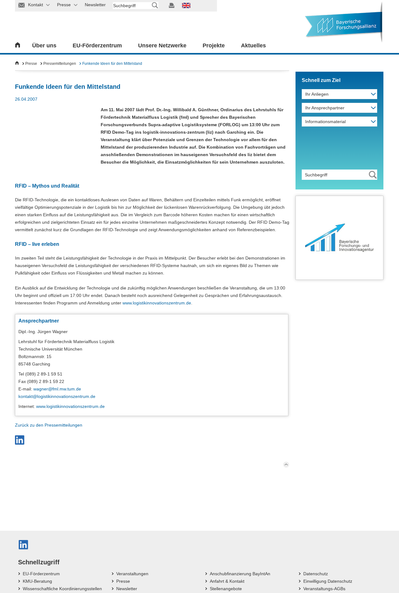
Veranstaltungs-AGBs (324, 588)
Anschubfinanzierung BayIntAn (240, 573)
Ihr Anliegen (317, 94)
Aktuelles (253, 45)
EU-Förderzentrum (97, 45)
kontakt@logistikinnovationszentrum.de (56, 396)
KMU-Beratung (37, 581)
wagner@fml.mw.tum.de (57, 388)
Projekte (214, 45)
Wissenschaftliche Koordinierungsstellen (62, 588)
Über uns (44, 45)
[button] (19, 440)
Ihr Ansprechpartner (324, 107)
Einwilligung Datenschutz (327, 581)
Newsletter (126, 588)
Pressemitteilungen (59, 63)
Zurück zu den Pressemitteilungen (48, 425)
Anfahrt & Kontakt (227, 581)
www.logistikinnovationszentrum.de (157, 302)
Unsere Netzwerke (162, 45)
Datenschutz (315, 573)
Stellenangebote (226, 588)
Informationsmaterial (325, 121)
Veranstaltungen (132, 573)
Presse (31, 63)
